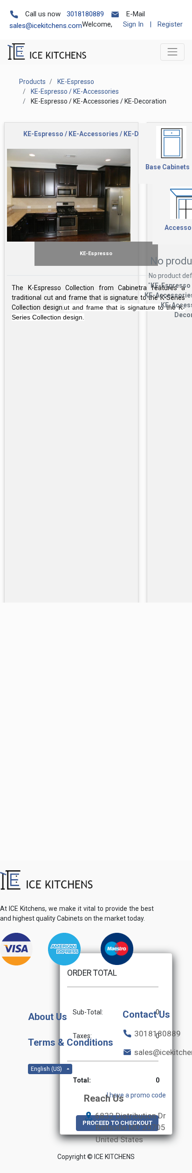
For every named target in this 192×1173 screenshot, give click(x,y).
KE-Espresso (75, 81)
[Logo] (46, 880)
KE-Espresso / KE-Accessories (75, 91)
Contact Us (146, 1014)
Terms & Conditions (70, 1042)
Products (32, 81)
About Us (47, 1016)
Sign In (133, 24)
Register (170, 24)
